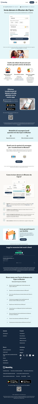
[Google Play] (10, 105)
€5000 (21, 22)
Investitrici (5, 335)
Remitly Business (23, 338)
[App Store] (10, 109)
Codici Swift (5, 352)
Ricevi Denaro (22, 335)
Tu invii (11, 16)
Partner (4, 358)
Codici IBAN (5, 360)
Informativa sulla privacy (28, 370)
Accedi (27, 2)
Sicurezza (18, 376)
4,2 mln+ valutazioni (28, 7)
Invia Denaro (22, 333)
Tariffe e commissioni (7, 349)
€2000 (16, 22)
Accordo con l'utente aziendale (16, 370)
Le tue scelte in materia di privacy (23, 373)
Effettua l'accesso (23, 340)
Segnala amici (5, 362)
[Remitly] (4, 2)
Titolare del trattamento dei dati (9, 373)
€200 (12, 22)
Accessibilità (23, 376)
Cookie (28, 376)
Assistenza (22, 349)
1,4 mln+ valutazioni (12, 7)
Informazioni (5, 333)
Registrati (32, 2)
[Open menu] (36, 2)
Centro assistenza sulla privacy (9, 376)
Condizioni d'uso (6, 370)
